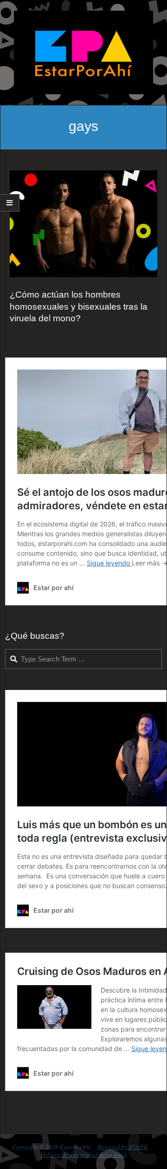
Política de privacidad (69, 1154)
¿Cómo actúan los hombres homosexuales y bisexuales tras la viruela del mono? (79, 306)
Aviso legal (112, 1154)
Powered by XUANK (123, 1147)
